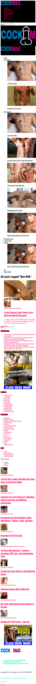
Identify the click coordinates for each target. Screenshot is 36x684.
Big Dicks (7, 418)
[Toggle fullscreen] (4, 681)
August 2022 (7, 408)
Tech (5, 443)
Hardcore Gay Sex (9, 12)
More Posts (4, 326)
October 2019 (8, 409)
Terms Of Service (12, 678)
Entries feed (7, 453)
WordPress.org (8, 456)
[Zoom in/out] (6, 681)
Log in (6, 451)
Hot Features (8, 9)
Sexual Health (8, 19)
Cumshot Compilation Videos (12, 421)
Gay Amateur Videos (10, 426)
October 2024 (8, 395)
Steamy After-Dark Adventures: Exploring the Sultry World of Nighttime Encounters (19, 347)
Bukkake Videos (8, 419)
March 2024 (7, 403)
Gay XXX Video (8, 14)
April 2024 (7, 402)
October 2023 (8, 406)
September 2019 (9, 411)
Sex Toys (6, 437)
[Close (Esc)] (1, 681)
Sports (6, 441)
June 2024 (7, 398)
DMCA (18, 678)
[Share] (3, 681)
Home (6, 8)
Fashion (6, 15)
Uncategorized (8, 444)
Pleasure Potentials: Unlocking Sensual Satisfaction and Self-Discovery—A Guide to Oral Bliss (19, 344)
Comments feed (8, 454)
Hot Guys (6, 433)
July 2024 (7, 397)
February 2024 (8, 405)
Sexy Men (7, 440)
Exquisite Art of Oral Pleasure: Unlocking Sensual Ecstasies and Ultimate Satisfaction (18, 338)
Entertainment (8, 11)
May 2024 (7, 400)
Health (6, 430)
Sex (5, 17)
